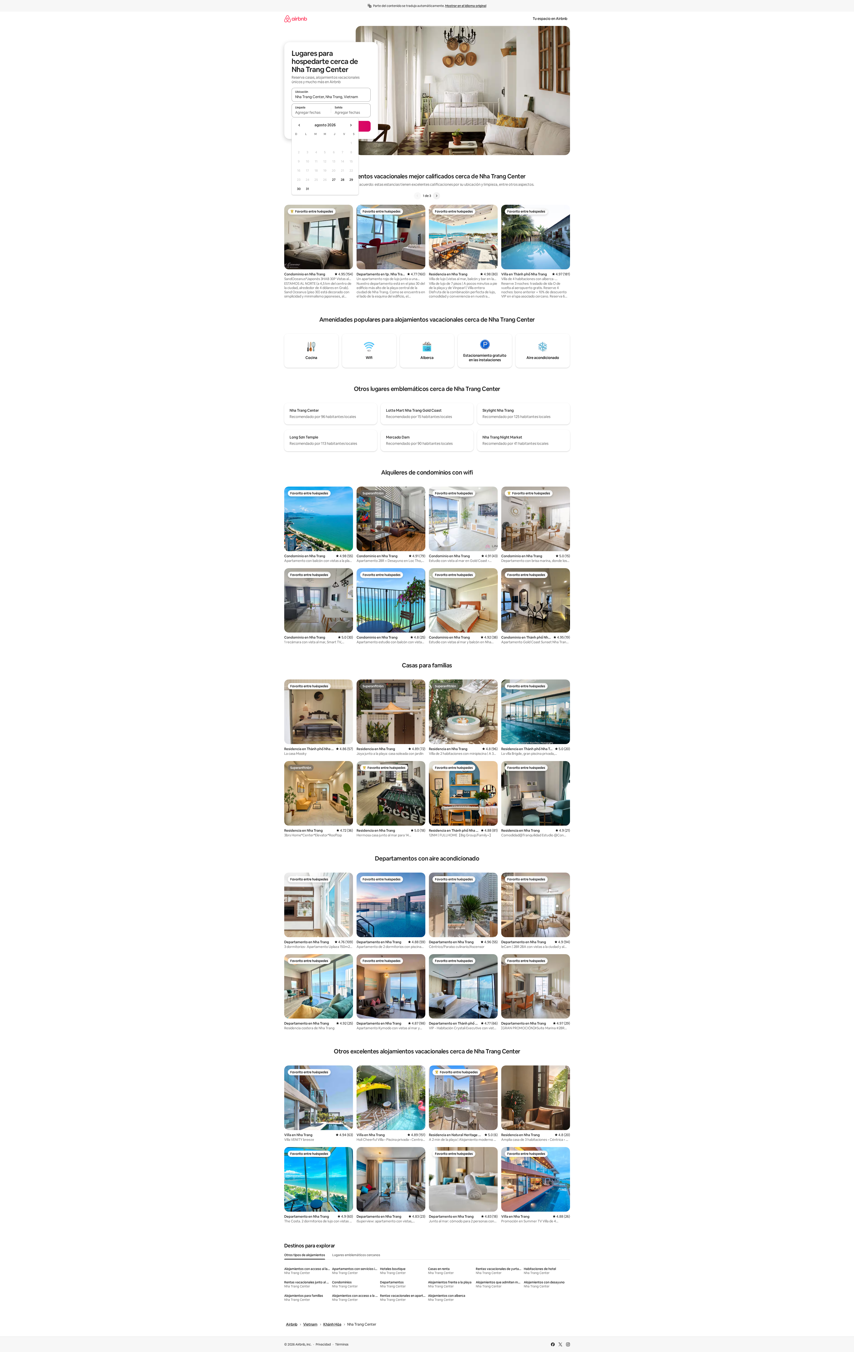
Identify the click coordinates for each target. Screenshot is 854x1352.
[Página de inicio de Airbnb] (295, 19)
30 (299, 189)
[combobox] (331, 96)
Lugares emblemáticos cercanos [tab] (356, 1255)
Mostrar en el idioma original (465, 6)
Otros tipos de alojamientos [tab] (304, 1255)
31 (307, 189)
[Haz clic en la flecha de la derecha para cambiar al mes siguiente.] (350, 125)
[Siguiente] (436, 195)
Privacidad (323, 1344)
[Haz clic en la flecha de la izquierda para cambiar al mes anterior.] (299, 125)
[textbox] (311, 112)
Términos (342, 1344)
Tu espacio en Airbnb (550, 18)
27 (334, 180)
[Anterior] (417, 195)
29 (351, 180)
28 (342, 180)
